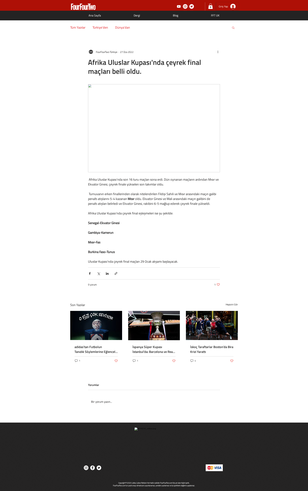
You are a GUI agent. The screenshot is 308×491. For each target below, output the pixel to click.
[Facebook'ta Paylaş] (89, 273)
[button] (210, 6)
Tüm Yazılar (77, 27)
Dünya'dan (122, 27)
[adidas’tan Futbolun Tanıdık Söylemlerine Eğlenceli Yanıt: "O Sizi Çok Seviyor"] (96, 325)
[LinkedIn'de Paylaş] (107, 273)
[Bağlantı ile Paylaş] (116, 273)
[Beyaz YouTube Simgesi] (178, 6)
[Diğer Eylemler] (218, 52)
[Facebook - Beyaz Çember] (92, 467)
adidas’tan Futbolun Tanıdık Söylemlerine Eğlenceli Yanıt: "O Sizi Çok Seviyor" (95, 349)
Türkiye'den (100, 27)
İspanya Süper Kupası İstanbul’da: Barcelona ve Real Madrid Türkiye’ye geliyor (153, 349)
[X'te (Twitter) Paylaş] (98, 273)
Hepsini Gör (232, 304)
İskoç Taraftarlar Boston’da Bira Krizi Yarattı (211, 349)
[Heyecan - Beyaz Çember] (191, 6)
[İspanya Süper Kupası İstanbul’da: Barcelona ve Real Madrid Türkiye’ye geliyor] (154, 325)
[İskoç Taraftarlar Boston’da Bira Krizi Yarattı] (212, 325)
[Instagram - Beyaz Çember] (185, 6)
